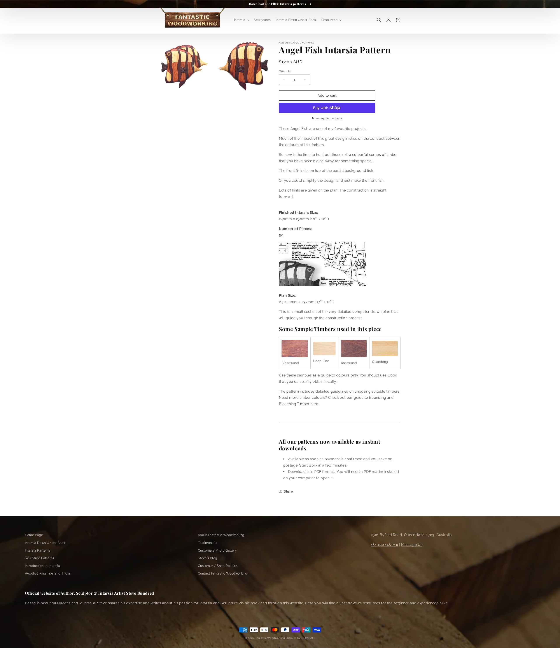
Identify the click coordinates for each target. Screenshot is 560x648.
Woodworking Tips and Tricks (48, 573)
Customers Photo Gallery (217, 550)
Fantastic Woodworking (270, 638)
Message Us (411, 545)
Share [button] (288, 491)
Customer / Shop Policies (218, 566)
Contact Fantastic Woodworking (222, 573)
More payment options (327, 118)
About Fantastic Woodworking (221, 535)
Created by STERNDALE (301, 638)
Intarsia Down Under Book (45, 543)
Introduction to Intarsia (42, 566)
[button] (241, 19)
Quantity (285, 71)
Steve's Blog (207, 558)
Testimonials (207, 543)
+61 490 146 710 (384, 545)
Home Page (34, 535)
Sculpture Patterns (39, 558)
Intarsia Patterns (37, 550)
